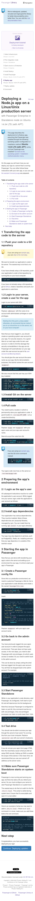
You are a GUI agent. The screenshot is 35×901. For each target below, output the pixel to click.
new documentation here (19, 19)
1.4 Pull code (13, 198)
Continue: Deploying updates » (16, 848)
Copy (30, 279)
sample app (25, 252)
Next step (8, 226)
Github (7, 286)
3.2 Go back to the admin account (20, 214)
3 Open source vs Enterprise (12, 66)
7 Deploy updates (8, 86)
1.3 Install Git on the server (18, 196)
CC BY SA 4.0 (28, 877)
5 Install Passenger (14, 75)
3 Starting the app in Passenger (16, 209)
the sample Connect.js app (10, 173)
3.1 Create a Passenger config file (21, 211)
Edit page (31, 99)
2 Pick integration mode (10, 61)
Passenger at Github (9, 893)
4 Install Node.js (8, 71)
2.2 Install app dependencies (19, 206)
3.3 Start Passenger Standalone (20, 216)
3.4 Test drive (13, 218)
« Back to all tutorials (18, 48)
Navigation (28, 3)
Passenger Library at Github (24, 894)
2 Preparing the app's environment (17, 201)
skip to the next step (20, 255)
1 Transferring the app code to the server (19, 183)
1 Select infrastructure (10, 55)
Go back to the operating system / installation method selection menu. (18, 153)
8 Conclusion (7, 89)
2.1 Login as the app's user (18, 204)
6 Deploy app (14, 81)
